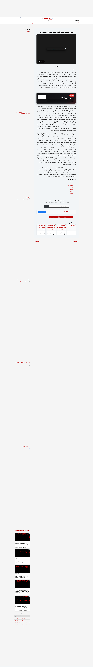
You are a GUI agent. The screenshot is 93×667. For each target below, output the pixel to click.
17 (24, 622)
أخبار (70, 23)
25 (22, 624)
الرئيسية (74, 23)
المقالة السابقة (75, 241)
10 (24, 620)
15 (29, 622)
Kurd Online (45, 18)
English (29, 23)
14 (15, 620)
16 (26, 622)
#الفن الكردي (61, 216)
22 (29, 624)
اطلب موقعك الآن (42, 97)
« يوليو (23, 630)
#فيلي (51, 216)
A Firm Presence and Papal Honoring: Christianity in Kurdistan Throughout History (22, 561)
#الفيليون (55, 216)
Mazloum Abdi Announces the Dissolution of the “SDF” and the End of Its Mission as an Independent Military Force (21, 545)
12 (19, 620)
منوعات (44, 23)
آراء (65, 23)
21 (15, 622)
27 (17, 624)
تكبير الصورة (40, 61)
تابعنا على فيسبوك (41, 211)
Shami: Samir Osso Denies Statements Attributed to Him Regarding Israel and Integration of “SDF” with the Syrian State (21, 608)
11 (22, 620)
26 (19, 624)
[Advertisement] (46, 8)
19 (19, 622)
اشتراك (46, 206)
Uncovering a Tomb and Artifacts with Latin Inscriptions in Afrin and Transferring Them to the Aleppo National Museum (22, 592)
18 (22, 622)
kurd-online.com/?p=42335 (62, 212)
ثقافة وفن (55, 23)
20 (17, 622)
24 (24, 624)
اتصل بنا (77, 20)
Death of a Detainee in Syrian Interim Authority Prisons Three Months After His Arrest (21, 576)
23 (26, 624)
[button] (78, 23)
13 (17, 620)
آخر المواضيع (34, 23)
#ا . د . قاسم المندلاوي (68, 216)
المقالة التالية (37, 241)
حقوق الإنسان (61, 23)
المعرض (39, 23)
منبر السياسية (49, 23)
